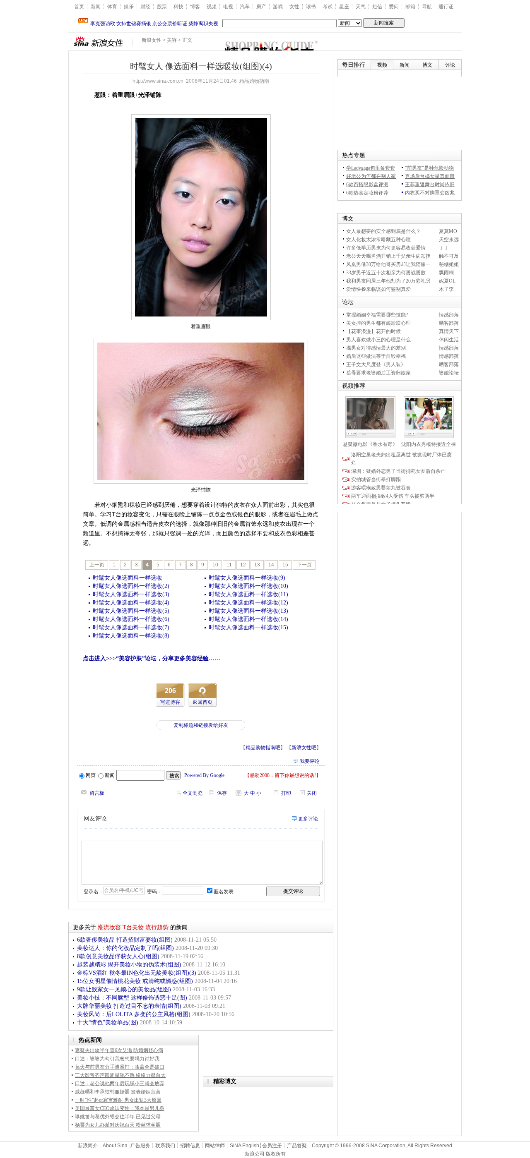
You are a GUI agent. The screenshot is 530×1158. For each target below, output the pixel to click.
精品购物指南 (254, 81)
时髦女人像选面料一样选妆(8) (131, 636)
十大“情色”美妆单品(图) (107, 1022)
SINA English (244, 1145)
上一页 (96, 565)
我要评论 (310, 761)
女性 (294, 7)
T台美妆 (133, 927)
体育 (112, 7)
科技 (178, 7)
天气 (361, 7)
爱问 (394, 7)
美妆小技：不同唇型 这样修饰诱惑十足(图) (132, 998)
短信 (377, 7)
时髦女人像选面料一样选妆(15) (248, 627)
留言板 (96, 793)
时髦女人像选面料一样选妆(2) (131, 586)
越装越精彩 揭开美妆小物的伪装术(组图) (129, 964)
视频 (212, 7)
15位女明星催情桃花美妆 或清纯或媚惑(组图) (135, 981)
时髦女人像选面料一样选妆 (127, 578)
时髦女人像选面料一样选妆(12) (248, 602)
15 (285, 565)
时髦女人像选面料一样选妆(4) (131, 602)
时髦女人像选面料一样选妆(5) (131, 611)
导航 (427, 7)
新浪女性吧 (304, 747)
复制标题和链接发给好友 (200, 725)
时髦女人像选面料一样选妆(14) (248, 619)
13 (257, 565)
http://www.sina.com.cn (157, 81)
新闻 (96, 7)
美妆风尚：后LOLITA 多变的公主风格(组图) (133, 1014)
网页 (91, 775)
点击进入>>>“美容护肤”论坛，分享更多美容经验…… (151, 658)
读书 (311, 7)
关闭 (312, 793)
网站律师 (215, 1145)
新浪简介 (88, 1145)
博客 (195, 7)
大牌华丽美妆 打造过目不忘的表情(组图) (129, 1006)
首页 (79, 7)
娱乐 (129, 7)
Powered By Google (204, 775)
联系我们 (165, 1145)
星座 (344, 7)
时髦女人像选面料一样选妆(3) (131, 594)
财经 (145, 7)
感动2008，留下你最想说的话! (283, 775)
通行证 (445, 7)
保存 (222, 793)
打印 (286, 793)
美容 (172, 40)
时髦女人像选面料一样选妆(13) (248, 611)
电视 (228, 7)
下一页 (304, 565)
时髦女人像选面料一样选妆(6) (131, 619)
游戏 (278, 7)
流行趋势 (157, 927)
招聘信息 (190, 1145)
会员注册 (272, 1145)
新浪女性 (151, 40)
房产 (261, 7)
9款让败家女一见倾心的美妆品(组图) (124, 989)
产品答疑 (297, 1145)
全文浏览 (192, 793)
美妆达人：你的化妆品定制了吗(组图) (125, 948)
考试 (327, 7)
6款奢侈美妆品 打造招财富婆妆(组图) (125, 940)
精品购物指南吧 (263, 747)
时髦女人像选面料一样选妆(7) (131, 627)
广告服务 (140, 1145)
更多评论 (308, 819)
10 (215, 565)
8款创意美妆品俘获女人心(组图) (118, 956)
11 (229, 565)
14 (271, 565)
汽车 (245, 7)
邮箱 (410, 7)
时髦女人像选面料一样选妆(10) (248, 586)
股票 (162, 7)
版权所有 (276, 1154)
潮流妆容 (109, 927)
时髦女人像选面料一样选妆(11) (248, 594)
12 (243, 565)
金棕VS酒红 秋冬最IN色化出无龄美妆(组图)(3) (136, 973)
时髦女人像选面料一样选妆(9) (247, 578)
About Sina (115, 1145)
